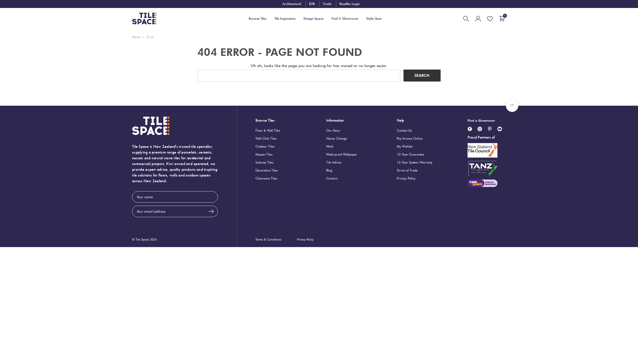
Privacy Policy (406, 178)
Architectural (291, 3)
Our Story (333, 130)
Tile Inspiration (285, 18)
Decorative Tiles (266, 170)
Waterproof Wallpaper (341, 154)
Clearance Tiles (266, 178)
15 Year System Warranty (414, 162)
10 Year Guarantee (410, 154)
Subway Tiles (264, 162)
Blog (329, 170)
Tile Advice (333, 162)
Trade (327, 3)
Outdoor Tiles (264, 146)
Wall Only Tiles (265, 138)
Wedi (329, 146)
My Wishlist (404, 146)
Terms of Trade (407, 170)
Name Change (336, 138)
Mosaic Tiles (263, 154)
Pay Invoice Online (410, 138)
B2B (312, 3)
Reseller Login (349, 3)
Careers (331, 178)
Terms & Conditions (268, 239)
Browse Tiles (265, 120)
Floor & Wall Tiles (267, 130)
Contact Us (404, 130)
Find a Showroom (481, 120)
